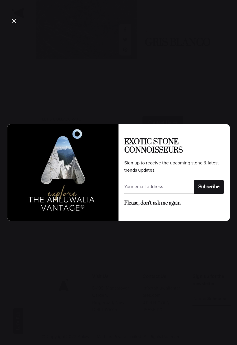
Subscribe (209, 187)
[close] (14, 21)
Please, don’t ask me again (152, 203)
